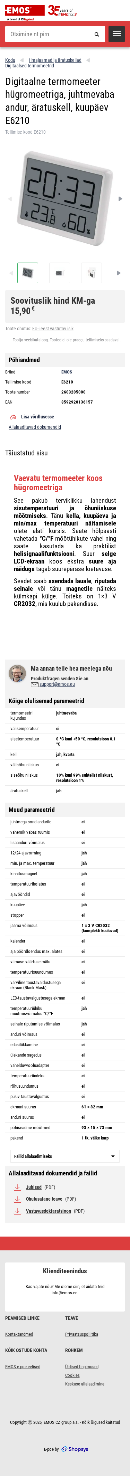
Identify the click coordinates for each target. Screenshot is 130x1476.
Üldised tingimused (81, 1366)
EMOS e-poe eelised (22, 1366)
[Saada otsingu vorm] (97, 34)
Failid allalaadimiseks (33, 1156)
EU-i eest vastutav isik (52, 328)
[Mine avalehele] (42, 13)
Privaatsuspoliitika (81, 1334)
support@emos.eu (57, 684)
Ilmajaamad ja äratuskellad (55, 60)
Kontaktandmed (19, 1334)
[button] (117, 34)
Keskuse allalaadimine (84, 1384)
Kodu (10, 60)
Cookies (72, 1375)
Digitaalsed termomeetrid (29, 65)
